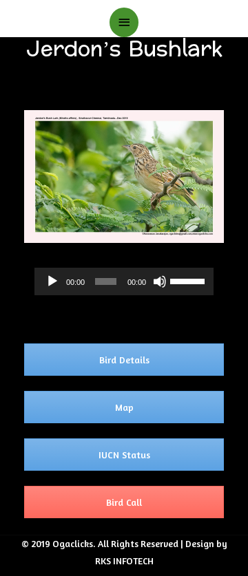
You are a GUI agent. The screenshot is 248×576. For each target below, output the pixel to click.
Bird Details (124, 359)
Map (124, 407)
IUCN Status (124, 454)
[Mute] (160, 281)
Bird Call (124, 502)
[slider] (188, 280)
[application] (124, 281)
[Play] (52, 281)
